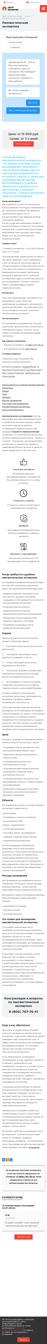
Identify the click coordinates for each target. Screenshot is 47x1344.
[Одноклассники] (7, 1159)
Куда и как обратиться (12, 410)
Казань (9, 2)
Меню (43, 8)
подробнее (34, 1147)
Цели (4, 394)
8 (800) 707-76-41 (23, 1011)
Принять (23, 1340)
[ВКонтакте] (3, 1159)
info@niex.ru (35, 2)
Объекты (6, 397)
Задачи (5, 391)
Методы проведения (12, 400)
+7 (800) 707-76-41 (34, 345)
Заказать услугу (23, 144)
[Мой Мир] (11, 1159)
